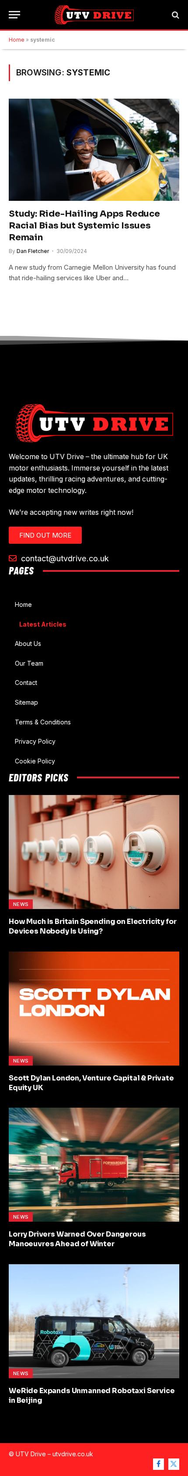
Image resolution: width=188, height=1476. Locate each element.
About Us (28, 643)
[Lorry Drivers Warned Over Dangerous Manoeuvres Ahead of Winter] (94, 1165)
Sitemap (26, 702)
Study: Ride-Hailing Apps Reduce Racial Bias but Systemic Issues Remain (84, 225)
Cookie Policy (35, 761)
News (20, 904)
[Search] (174, 15)
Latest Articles (42, 624)
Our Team (29, 663)
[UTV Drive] (94, 14)
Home (16, 39)
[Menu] (14, 15)
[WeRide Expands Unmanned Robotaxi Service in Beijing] (94, 1321)
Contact (26, 682)
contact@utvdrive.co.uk (64, 558)
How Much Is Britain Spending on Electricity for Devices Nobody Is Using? (92, 926)
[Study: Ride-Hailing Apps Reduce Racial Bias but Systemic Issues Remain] (94, 149)
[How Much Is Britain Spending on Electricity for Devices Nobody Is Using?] (94, 852)
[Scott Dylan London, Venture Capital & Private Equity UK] (94, 1009)
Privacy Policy (35, 741)
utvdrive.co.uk (72, 1454)
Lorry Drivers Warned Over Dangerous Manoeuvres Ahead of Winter (77, 1239)
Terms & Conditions (43, 722)
